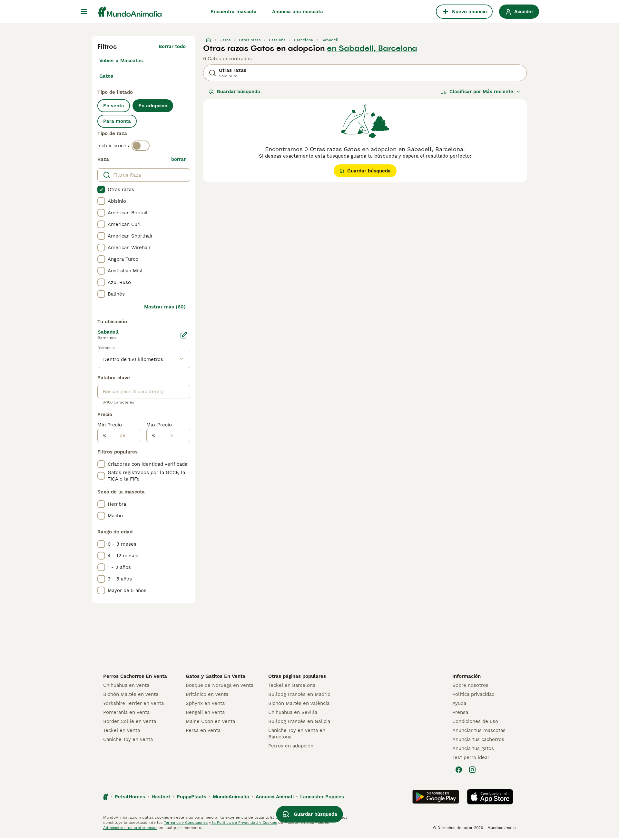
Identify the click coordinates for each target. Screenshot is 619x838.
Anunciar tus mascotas (479, 730)
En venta (113, 106)
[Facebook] (458, 769)
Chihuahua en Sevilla (292, 712)
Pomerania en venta (126, 712)
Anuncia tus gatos (473, 748)
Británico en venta (207, 694)
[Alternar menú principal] (83, 11)
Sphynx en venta (205, 703)
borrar (178, 159)
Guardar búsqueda (238, 91)
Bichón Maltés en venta (130, 694)
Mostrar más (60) (165, 307)
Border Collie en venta (129, 721)
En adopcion (152, 106)
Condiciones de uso (475, 721)
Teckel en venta (121, 730)
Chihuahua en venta (126, 685)
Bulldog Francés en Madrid (299, 694)
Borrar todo (172, 46)
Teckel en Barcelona (291, 685)
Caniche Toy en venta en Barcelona (296, 733)
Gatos (106, 76)
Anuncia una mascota (297, 12)
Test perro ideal (470, 757)
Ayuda (459, 703)
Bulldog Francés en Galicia (299, 721)
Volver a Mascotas (121, 60)
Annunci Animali (275, 797)
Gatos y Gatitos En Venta (215, 676)
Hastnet (161, 797)
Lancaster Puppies (322, 797)
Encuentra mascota (234, 12)
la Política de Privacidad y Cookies (244, 822)
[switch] (141, 146)
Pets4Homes (130, 797)
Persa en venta (203, 730)
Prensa (460, 712)
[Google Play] (435, 796)
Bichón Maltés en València (298, 703)
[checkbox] (101, 189)
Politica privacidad (473, 694)
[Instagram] (472, 769)
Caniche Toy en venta (128, 739)
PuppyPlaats (191, 797)
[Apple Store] (490, 796)
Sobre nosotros (470, 685)
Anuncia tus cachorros (478, 739)
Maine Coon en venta (210, 721)
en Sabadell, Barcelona (372, 48)
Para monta (117, 121)
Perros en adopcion (290, 746)
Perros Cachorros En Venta (135, 676)
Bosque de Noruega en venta (219, 685)
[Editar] (183, 335)
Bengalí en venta (205, 712)
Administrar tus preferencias (130, 827)
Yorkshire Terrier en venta (133, 703)
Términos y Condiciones (186, 822)
